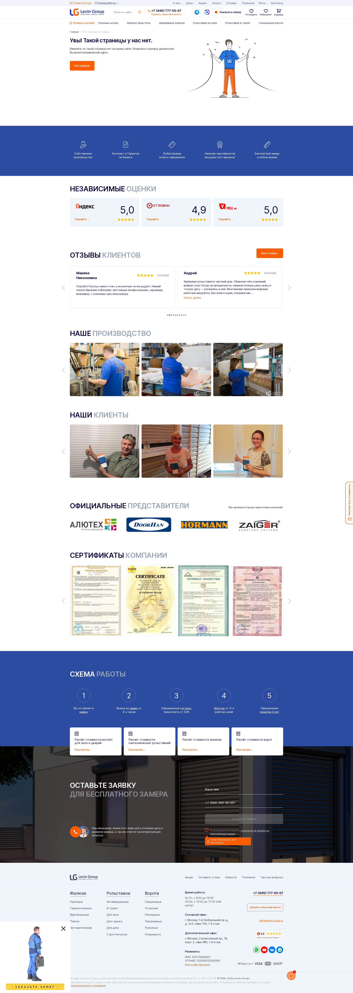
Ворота (152, 893)
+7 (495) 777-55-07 (166, 11)
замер (134, 708)
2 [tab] (169, 315)
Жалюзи (78, 893)
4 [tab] (173, 315)
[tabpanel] (122, 287)
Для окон (113, 914)
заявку (83, 712)
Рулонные (76, 901)
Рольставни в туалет (237, 22)
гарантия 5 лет (269, 712)
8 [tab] (181, 315)
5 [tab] (175, 315)
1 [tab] (167, 315)
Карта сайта (192, 964)
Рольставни (118, 893)
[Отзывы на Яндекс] (269, 935)
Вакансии (204, 964)
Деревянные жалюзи (172, 22)
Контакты (277, 3)
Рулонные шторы (108, 22)
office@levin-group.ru (271, 920)
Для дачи (113, 927)
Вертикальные (79, 914)
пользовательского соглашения (88, 985)
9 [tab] (183, 315)
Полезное (248, 3)
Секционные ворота (271, 22)
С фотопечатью (117, 934)
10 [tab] (185, 315)
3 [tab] (171, 315)
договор (185, 708)
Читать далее (192, 297)
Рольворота (153, 934)
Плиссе (74, 921)
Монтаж (219, 708)
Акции (202, 3)
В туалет (113, 908)
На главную (82, 65)
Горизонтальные (81, 908)
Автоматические (81, 927)
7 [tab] (179, 315)
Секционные (153, 901)
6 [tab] (177, 315)
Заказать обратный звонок (265, 907)
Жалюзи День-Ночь (139, 22)
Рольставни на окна (205, 22)
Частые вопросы (272, 877)
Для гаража (114, 921)
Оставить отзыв (209, 877)
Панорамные (153, 921)
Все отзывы (269, 253)
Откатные (151, 908)
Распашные (152, 914)
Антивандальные (118, 901)
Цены (189, 3)
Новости (231, 877)
